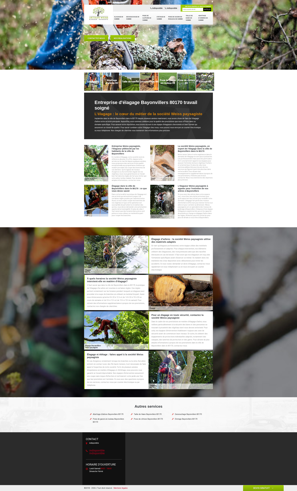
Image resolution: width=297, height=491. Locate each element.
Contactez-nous (96, 38)
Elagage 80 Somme (118, 18)
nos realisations (122, 38)
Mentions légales (121, 488)
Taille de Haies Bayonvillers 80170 (148, 414)
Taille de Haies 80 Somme (189, 18)
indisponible (157, 8)
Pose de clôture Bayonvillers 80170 (148, 419)
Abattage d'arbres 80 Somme (203, 18)
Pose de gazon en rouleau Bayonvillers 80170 (108, 420)
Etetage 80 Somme (161, 18)
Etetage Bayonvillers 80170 (186, 419)
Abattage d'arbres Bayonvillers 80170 (108, 414)
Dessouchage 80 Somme (132, 18)
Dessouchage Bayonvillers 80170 (188, 414)
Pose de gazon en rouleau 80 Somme (175, 18)
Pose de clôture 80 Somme (146, 18)
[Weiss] (98, 13)
